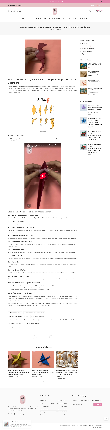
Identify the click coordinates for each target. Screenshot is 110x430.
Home (50, 29)
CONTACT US (84, 18)
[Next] (77, 368)
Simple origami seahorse (33, 323)
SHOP (31, 18)
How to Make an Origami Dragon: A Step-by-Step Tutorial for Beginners (43, 372)
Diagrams (85, 54)
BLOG (65, 18)
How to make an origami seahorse (19, 316)
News (85, 43)
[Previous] (9, 368)
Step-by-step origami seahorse (18, 327)
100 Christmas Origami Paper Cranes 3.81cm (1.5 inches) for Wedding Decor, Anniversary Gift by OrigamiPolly (94, 148)
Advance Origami (87, 51)
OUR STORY (73, 18)
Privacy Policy (75, 425)
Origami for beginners (38, 316)
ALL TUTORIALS (54, 18)
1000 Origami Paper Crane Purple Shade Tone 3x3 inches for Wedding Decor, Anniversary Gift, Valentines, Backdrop (95, 109)
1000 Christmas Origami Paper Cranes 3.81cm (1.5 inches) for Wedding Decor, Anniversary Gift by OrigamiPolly (94, 135)
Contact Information (65, 425)
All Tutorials (57, 29)
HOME (23, 18)
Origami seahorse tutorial (30, 320)
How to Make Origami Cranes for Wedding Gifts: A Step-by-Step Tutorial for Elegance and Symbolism (67, 373)
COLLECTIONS (41, 18)
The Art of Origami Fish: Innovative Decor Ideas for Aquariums (94, 65)
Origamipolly (16, 425)
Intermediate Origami (88, 48)
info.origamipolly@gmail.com (59, 403)
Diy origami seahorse (15, 312)
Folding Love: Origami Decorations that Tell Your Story (94, 82)
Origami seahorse (14, 320)
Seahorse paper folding (16, 323)
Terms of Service (97, 427)
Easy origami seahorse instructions (35, 312)
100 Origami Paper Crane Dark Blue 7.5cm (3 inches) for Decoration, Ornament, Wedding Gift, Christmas (95, 122)
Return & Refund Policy (86, 425)
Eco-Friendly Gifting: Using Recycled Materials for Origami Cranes (94, 73)
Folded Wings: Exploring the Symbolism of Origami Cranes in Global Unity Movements (95, 90)
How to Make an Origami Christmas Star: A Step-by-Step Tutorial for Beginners (18, 372)
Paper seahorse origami (48, 320)
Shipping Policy (98, 425)
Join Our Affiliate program (15, 5)
